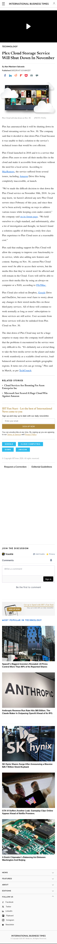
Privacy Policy (30, 434)
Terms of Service (14, 434)
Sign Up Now (14, 609)
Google (42, 292)
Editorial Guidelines (42, 467)
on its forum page (29, 216)
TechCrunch (25, 370)
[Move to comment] (36, 75)
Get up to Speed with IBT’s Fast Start (39, 605)
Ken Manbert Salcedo (14, 66)
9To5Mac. (41, 285)
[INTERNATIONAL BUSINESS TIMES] (29, 4)
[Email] (31, 75)
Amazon (24, 176)
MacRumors (8, 171)
